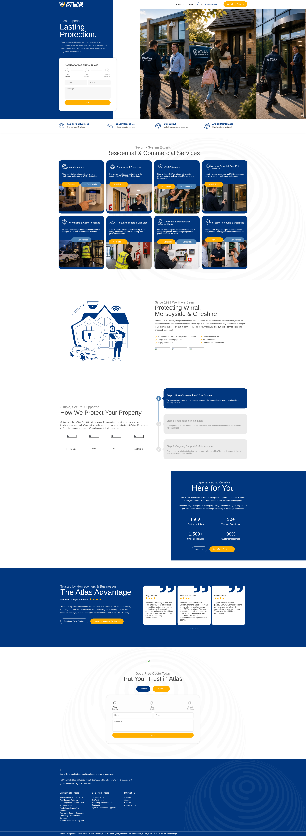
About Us (128, 797)
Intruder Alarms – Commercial (71, 797)
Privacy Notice (130, 805)
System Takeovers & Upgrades (72, 821)
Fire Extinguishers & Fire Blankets (69, 809)
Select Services (107, 75)
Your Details (67, 75)
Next (87, 102)
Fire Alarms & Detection (69, 800)
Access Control (66, 805)
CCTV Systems (98, 800)
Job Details (87, 75)
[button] (190, 628)
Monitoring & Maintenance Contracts (70, 817)
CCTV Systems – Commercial (72, 803)
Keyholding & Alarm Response (72, 813)
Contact (127, 800)
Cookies (127, 803)
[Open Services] (184, 4)
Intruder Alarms (98, 797)
